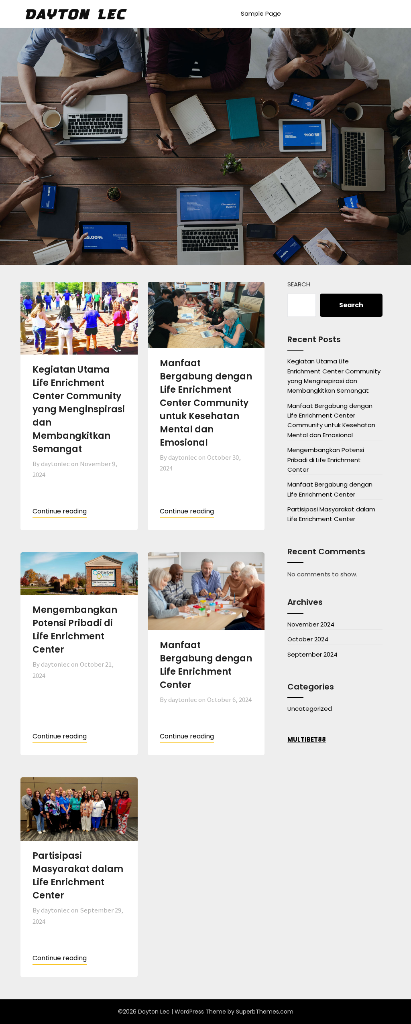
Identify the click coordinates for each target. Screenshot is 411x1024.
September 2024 (312, 654)
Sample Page (261, 13)
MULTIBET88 (306, 739)
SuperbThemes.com (264, 1012)
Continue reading (60, 511)
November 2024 (310, 624)
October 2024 (307, 639)
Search (298, 284)
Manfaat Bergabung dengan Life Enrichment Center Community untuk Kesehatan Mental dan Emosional (206, 403)
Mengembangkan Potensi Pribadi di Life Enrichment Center (325, 460)
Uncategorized (309, 708)
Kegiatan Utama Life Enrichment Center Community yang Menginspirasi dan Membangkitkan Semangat (79, 409)
